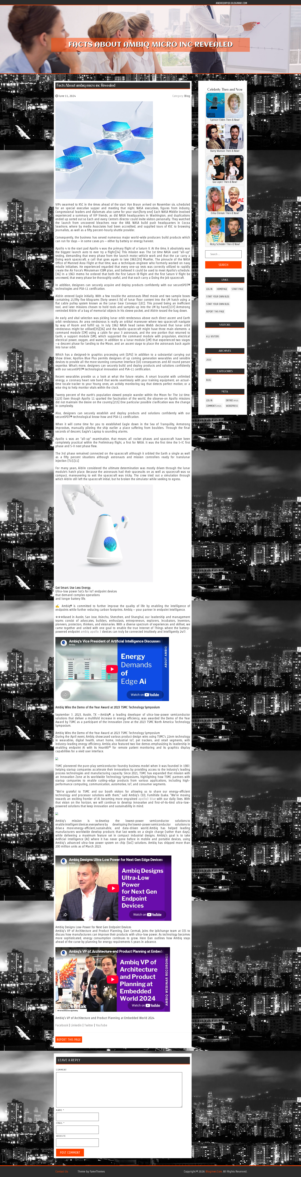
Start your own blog (217, 296)
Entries (232, 400)
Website (61, 1136)
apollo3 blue (147, 798)
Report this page (69, 1039)
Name (60, 1110)
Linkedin (76, 1025)
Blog (187, 95)
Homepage (222, 289)
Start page (237, 289)
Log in (209, 289)
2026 (208, 359)
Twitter (88, 1025)
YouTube (101, 1025)
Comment (61, 1069)
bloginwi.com (214, 1171)
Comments (214, 405)
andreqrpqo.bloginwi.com (231, 3)
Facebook (61, 1025)
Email (60, 1123)
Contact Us (61, 1171)
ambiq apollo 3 (91, 631)
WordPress (232, 405)
